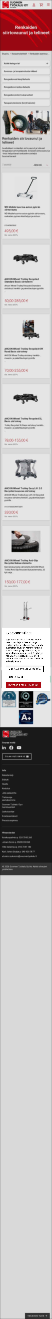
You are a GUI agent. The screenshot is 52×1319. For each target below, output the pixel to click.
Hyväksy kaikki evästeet (23, 685)
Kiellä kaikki (16, 677)
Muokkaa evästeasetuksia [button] (25, 669)
